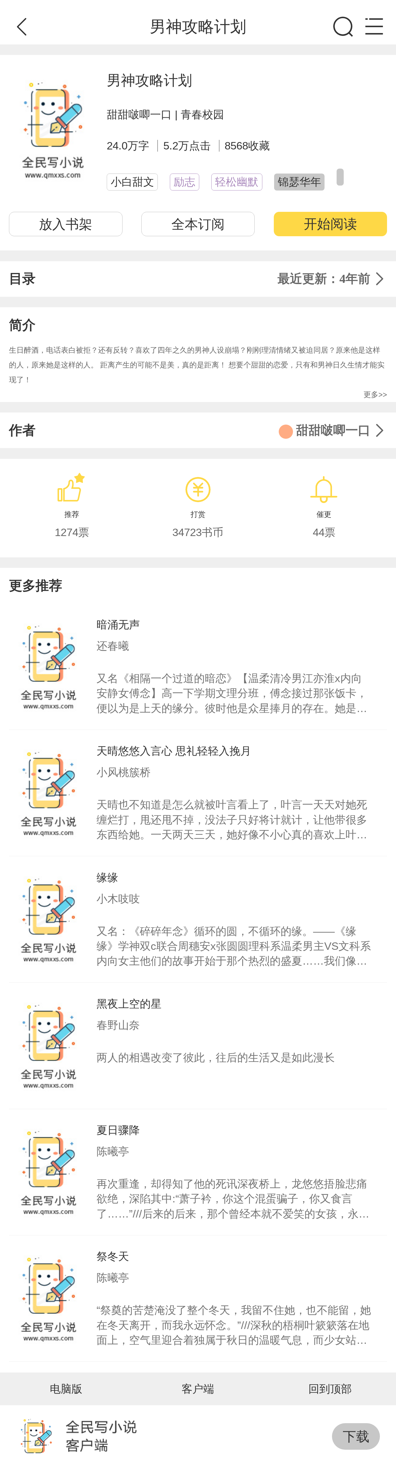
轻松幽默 (236, 182)
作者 (189, 430)
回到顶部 (330, 1389)
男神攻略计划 (149, 80)
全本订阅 (198, 224)
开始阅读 (330, 223)
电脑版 (66, 1389)
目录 (189, 278)
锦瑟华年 (299, 182)
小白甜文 (132, 182)
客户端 (198, 1389)
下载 (356, 1436)
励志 (184, 182)
